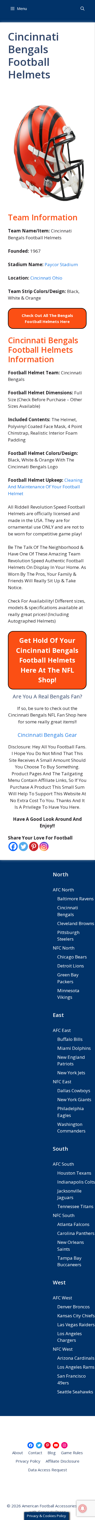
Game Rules (72, 1452)
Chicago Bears (72, 957)
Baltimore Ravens (75, 899)
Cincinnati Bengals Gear (47, 734)
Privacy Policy (28, 1461)
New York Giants (74, 1099)
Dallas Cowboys (73, 1090)
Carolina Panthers (75, 1233)
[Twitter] (23, 846)
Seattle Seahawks (75, 1392)
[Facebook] (13, 846)
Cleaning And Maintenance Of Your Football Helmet (45, 486)
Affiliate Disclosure (62, 1461)
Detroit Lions (70, 966)
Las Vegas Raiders (76, 1325)
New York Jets (71, 1073)
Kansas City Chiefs (76, 1316)
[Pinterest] (33, 846)
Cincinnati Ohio (46, 278)
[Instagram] (44, 846)
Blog (52, 1452)
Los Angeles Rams (75, 1367)
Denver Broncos (73, 1307)
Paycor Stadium (61, 264)
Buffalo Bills (70, 1039)
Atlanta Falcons (73, 1224)
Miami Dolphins (74, 1048)
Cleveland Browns (75, 923)
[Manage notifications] (82, 1508)
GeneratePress (52, 1511)
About (17, 1452)
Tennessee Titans (75, 1206)
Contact (35, 1452)
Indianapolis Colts (76, 1182)
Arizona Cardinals (75, 1358)
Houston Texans (74, 1173)
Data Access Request (47, 1469)
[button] (82, 8)
